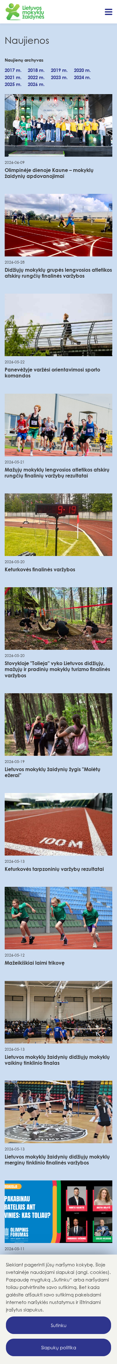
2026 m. (36, 84)
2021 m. (13, 77)
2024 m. (82, 77)
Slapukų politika (58, 1347)
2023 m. (59, 77)
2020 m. (82, 70)
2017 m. (13, 70)
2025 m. (13, 84)
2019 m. (59, 70)
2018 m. (36, 70)
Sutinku (58, 1325)
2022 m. (36, 77)
